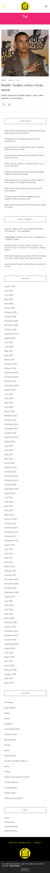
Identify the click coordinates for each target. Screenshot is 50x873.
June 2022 (8, 502)
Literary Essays (10, 734)
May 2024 (8, 403)
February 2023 (10, 467)
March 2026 (9, 308)
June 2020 (8, 605)
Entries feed (9, 822)
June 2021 (8, 553)
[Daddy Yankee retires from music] (25, 53)
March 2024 (9, 411)
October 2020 (10, 588)
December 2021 (11, 528)
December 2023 (11, 424)
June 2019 (8, 652)
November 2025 (11, 325)
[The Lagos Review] (25, 6)
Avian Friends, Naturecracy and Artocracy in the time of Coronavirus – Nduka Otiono (25, 247)
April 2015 (8, 678)
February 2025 (10, 364)
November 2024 (11, 377)
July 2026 (8, 291)
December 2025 (11, 321)
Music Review (10, 756)
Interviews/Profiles (12, 729)
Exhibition (8, 724)
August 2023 (9, 441)
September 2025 (11, 334)
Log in (7, 818)
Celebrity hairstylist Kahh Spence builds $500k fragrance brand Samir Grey (24, 173)
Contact (37, 843)
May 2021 (8, 558)
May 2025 (8, 351)
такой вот (8, 264)
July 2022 (8, 497)
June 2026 (8, 295)
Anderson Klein (10, 245)
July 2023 (8, 446)
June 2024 (8, 398)
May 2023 (8, 454)
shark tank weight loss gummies (17, 256)
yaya (6, 229)
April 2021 (8, 562)
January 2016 (10, 674)
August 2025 (9, 338)
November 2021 (11, 532)
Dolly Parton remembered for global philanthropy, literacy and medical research (25, 132)
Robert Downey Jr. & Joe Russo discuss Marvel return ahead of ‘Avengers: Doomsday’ (24, 181)
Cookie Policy (14, 866)
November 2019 (11, 635)
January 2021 (10, 575)
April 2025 (8, 355)
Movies (7, 745)
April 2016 (8, 661)
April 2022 (8, 510)
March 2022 (9, 515)
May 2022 (8, 506)
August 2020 (9, 596)
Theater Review (11, 782)
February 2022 (10, 519)
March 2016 (9, 665)
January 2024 (10, 420)
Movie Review (10, 740)
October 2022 (10, 484)
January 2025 (10, 368)
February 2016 (10, 670)
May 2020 (8, 609)
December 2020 (11, 579)
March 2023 (9, 463)
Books (7, 713)
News (3, 80)
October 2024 (10, 381)
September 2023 (11, 437)
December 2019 (11, 631)
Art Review (8, 702)
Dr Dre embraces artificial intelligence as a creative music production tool (22, 197)
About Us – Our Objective (20, 843)
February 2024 (10, 416)
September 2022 (11, 489)
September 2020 (11, 592)
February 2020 (10, 622)
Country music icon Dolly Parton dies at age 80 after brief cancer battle (24, 148)
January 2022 (10, 523)
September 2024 (11, 385)
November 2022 (11, 480)
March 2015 (9, 683)
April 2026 (8, 303)
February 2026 (10, 312)
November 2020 (11, 584)
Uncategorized (10, 787)
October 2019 (10, 640)
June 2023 (8, 450)
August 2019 (9, 648)
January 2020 (10, 627)
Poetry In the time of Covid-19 (17, 777)
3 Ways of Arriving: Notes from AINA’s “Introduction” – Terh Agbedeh (23, 230)
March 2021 (9, 566)
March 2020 (9, 618)
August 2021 (9, 545)
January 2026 (10, 316)
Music (6, 750)
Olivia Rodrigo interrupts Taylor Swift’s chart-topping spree (25, 257)
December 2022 (11, 476)
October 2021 (10, 536)
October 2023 (10, 433)
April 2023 (8, 459)
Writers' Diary (10, 793)
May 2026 (8, 299)
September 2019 (11, 644)
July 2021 (8, 549)
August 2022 (9, 493)
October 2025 (10, 329)
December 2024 (11, 372)
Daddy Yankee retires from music (22, 87)
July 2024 (8, 394)
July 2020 (8, 601)
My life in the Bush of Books (16, 761)
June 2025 (8, 347)
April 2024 (8, 407)
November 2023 (11, 428)
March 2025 (9, 360)
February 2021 (10, 571)
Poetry (7, 771)
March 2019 (9, 657)
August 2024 (9, 390)
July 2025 (8, 342)
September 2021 (11, 540)
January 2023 (10, 472)
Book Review (9, 708)
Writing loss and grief (13, 798)
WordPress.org (10, 831)
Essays (7, 718)
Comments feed (11, 826)
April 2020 (8, 614)
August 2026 (9, 286)
